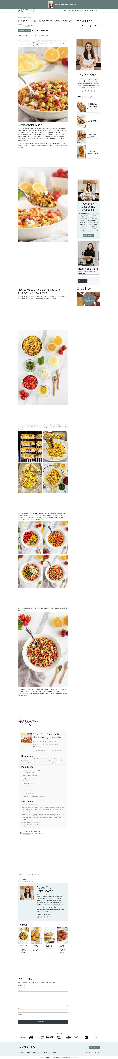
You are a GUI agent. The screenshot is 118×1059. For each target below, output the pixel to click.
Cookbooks (78, 10)
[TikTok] (50, 916)
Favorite (85, 25)
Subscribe (83, 281)
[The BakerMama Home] (27, 10)
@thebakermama (23, 693)
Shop (91, 10)
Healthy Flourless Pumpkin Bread (93, 152)
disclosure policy (44, 35)
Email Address (82, 273)
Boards (86, 10)
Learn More (45, 911)
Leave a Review (44, 30)
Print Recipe (41, 750)
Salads (27, 881)
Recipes (71, 10)
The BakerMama (30, 25)
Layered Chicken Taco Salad (49, 947)
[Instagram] (38, 916)
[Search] (98, 10)
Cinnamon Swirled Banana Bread (93, 136)
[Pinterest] (47, 916)
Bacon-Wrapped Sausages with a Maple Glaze (62, 949)
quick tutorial (51, 298)
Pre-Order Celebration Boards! (66, 4)
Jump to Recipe (24, 30)
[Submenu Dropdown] (73, 10)
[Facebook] (44, 916)
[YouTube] (41, 916)
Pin (92, 25)
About (64, 10)
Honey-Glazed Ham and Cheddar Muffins (36, 948)
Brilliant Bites (89, 215)
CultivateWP (74, 1057)
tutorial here (36, 804)
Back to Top (94, 1047)
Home (19, 17)
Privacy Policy (63, 1057)
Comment (21, 990)
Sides (29, 17)
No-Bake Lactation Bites (92, 121)
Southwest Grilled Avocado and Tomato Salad (23, 949)
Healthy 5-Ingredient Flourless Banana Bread (93, 106)
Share (98, 25)
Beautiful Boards (86, 213)
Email (20, 1014)
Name (20, 1008)
